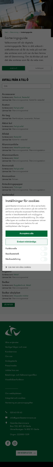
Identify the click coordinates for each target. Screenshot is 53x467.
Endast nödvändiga (26, 241)
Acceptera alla (26, 233)
